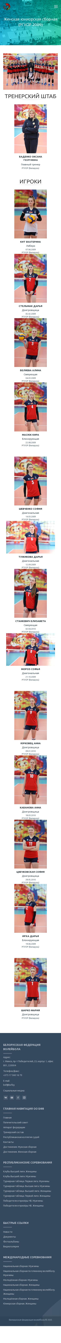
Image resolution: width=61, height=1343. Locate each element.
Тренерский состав (13, 1132)
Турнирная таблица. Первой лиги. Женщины (26, 1196)
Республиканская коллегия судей (21, 1137)
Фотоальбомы (11, 1241)
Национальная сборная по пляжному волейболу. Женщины (29, 1291)
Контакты (8, 1142)
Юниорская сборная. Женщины (19, 1303)
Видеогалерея (11, 1246)
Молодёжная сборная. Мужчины (20, 1280)
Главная (7, 1117)
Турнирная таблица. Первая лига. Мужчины (26, 1181)
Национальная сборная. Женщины (21, 1285)
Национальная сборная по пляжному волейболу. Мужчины (29, 1273)
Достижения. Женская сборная (19, 1151)
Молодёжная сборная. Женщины (21, 1298)
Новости (7, 1232)
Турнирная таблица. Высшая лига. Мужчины (26, 1186)
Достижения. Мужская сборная (19, 1147)
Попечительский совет (15, 1122)
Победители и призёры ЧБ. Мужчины (23, 1200)
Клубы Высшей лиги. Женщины (20, 1171)
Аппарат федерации (14, 1127)
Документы (9, 1236)
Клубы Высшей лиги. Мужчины (19, 1176)
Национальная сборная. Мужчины (21, 1266)
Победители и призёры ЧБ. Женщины (23, 1205)
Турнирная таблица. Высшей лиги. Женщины (27, 1191)
